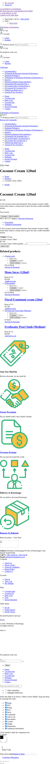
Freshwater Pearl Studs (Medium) (25, 326)
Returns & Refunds (9, 533)
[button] (10, 336)
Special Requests (11, 600)
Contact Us (9, 571)
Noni (6, 598)
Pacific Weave (10, 612)
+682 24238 (24, 19)
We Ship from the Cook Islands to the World (16, 11)
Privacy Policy (10, 565)
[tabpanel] (25, 675)
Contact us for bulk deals (9, 15)
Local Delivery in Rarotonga (10, 9)
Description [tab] (9, 222)
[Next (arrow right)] (3, 763)
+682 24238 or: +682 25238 (16, 555)
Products (8, 179)
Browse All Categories (8, 120)
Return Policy (10, 569)
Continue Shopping (10, 757)
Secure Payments (8, 412)
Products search (9, 45)
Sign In (7, 579)
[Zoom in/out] (1, 761)
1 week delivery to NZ (8, 13)
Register (8, 40)
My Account (9, 3)
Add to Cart (5, 246)
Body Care (9, 596)
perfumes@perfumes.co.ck (15, 557)
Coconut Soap (10, 591)
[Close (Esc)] (8, 761)
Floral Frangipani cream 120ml (23, 299)
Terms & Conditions (12, 567)
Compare (4, 216)
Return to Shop (19, 754)
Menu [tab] (7, 665)
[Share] (6, 761)
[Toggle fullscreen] (3, 761)
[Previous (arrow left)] (1, 763)
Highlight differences (15, 693)
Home (7, 177)
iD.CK (7, 608)
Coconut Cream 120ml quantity (11, 244)
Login (7, 38)
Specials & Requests (25, 218)
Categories (4, 67)
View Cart (8, 581)
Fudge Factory (10, 610)
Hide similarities (13, 690)
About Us (8, 5)
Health (7, 185)
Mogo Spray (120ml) (17, 272)
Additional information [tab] (13, 225)
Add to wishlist (14, 216)
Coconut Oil (9, 593)
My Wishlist (9, 583)
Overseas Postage (8, 452)
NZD (15, 23)
